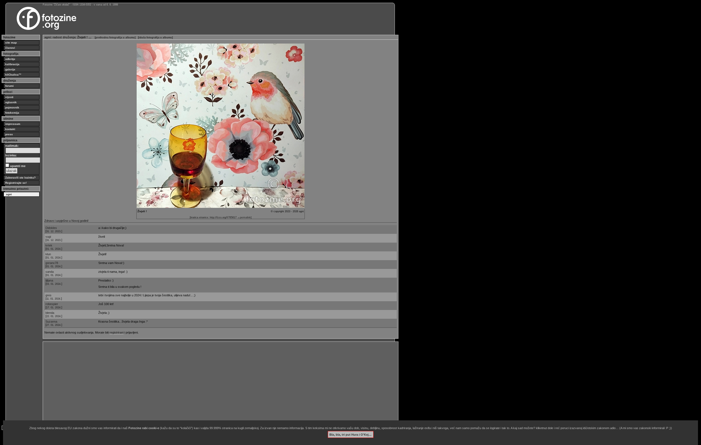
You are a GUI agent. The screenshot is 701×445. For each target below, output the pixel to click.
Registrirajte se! (16, 182)
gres (48, 295)
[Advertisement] (208, 381)
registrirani (116, 332)
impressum (12, 123)
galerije (10, 69)
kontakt (10, 129)
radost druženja (64, 37)
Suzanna (51, 321)
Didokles (51, 227)
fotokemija (12, 112)
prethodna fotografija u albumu (115, 37)
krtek (48, 245)
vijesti (9, 97)
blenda (49, 312)
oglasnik (11, 102)
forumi (9, 85)
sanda (49, 271)
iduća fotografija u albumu (155, 37)
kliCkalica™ (13, 74)
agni (47, 37)
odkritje (10, 59)
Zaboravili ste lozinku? (20, 177)
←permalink (244, 217)
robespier (51, 304)
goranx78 (51, 263)
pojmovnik (12, 107)
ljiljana (49, 280)
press (9, 134)
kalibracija (12, 64)
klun (48, 254)
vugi (48, 236)
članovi (10, 47)
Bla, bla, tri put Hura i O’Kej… (350, 434)
